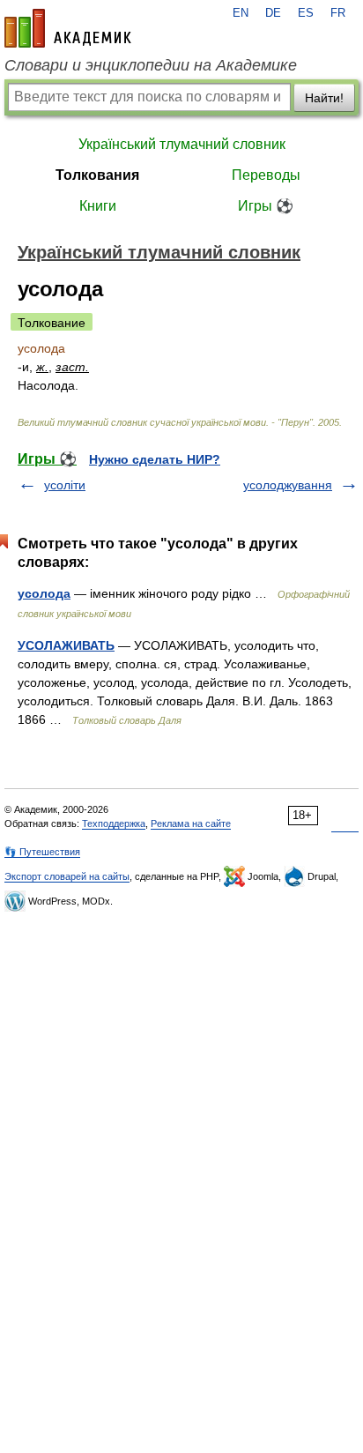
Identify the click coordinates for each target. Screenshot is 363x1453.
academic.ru (67, 28)
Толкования (97, 175)
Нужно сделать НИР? (154, 459)
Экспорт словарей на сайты (67, 876)
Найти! (324, 98)
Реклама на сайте (191, 823)
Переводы (266, 175)
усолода (44, 593)
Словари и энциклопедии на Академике (150, 65)
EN (240, 13)
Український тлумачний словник (181, 144)
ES (306, 13)
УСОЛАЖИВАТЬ (66, 645)
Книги (97, 205)
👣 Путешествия (42, 851)
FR (337, 13)
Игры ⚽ (265, 205)
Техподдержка (113, 823)
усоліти (64, 485)
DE (273, 13)
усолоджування (287, 485)
